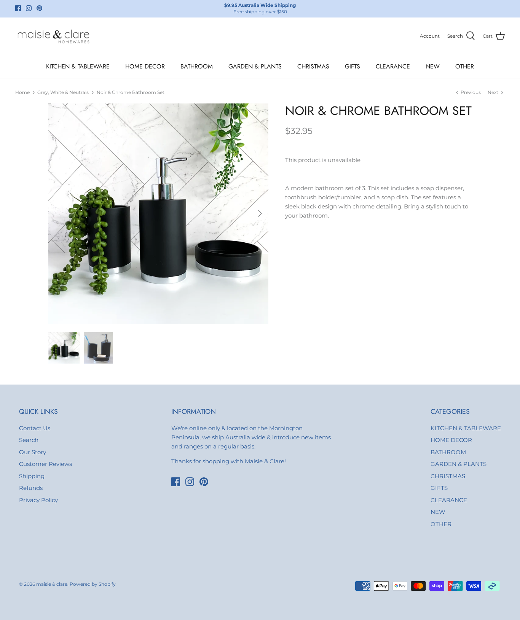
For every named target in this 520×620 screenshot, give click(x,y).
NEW (433, 66)
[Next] (260, 213)
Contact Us (34, 428)
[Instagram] (29, 8)
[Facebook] (18, 8)
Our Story (32, 452)
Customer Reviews (45, 463)
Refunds (31, 487)
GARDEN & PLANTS (255, 66)
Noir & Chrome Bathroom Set (130, 92)
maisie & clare (51, 584)
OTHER (464, 66)
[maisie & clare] (53, 36)
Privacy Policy (38, 500)
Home (22, 92)
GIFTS (352, 66)
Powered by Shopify (93, 584)
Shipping (32, 476)
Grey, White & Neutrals (63, 92)
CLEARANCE (393, 66)
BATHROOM (196, 66)
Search (28, 440)
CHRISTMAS (313, 66)
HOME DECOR (145, 66)
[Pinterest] (39, 8)
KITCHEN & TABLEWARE (78, 66)
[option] (158, 213)
